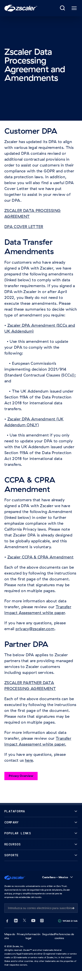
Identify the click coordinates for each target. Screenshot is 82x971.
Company (11, 822)
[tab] (62, 8)
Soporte (11, 855)
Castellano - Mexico (55, 877)
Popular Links (17, 833)
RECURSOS (12, 844)
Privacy (21, 934)
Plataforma (14, 811)
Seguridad (48, 934)
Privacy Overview (21, 776)
